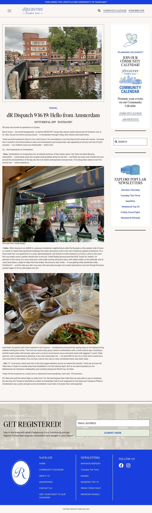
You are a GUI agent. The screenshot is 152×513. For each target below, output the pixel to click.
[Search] (116, 141)
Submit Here (112, 432)
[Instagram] (128, 465)
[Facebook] (121, 465)
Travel (53, 108)
